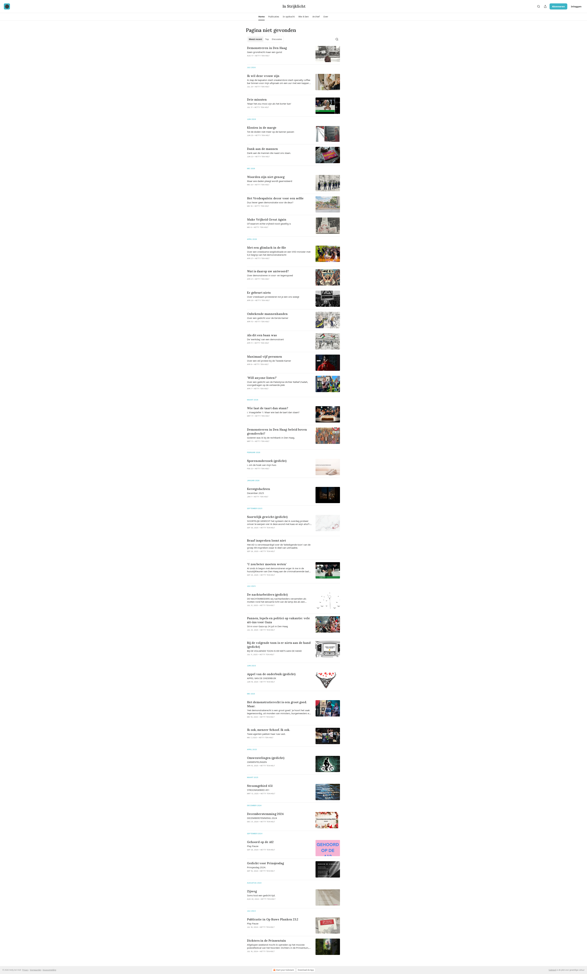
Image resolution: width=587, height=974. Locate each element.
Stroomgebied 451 (260, 786)
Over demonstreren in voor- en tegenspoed (270, 275)
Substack (552, 970)
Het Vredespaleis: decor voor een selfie (275, 198)
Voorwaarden (35, 970)
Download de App (306, 970)
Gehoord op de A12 (260, 842)
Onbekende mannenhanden (267, 314)
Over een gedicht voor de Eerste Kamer (267, 317)
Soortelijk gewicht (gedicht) (267, 517)
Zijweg (252, 891)
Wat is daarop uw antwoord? (268, 271)
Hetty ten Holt (262, 56)
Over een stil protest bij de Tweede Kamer (269, 360)
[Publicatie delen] (545, 6)
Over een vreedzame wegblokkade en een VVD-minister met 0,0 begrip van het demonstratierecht (278, 253)
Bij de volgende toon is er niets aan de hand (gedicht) (279, 645)
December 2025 (255, 493)
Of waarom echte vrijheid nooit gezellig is (269, 223)
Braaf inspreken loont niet (266, 540)
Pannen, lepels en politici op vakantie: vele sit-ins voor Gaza (278, 620)
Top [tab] (267, 39)
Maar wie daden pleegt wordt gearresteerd (269, 181)
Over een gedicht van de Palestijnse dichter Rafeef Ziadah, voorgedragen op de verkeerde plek (277, 383)
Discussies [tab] (277, 39)
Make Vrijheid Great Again (266, 219)
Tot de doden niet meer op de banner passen (270, 131)
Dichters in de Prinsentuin (266, 940)
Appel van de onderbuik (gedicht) (271, 674)
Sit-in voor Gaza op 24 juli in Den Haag (267, 626)
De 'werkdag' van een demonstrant (265, 339)
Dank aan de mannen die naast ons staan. (269, 152)
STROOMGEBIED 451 (258, 789)
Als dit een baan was (262, 335)
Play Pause (252, 846)
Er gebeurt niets (259, 292)
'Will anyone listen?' (262, 378)
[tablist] (265, 39)
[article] (293, 54)
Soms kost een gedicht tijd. (261, 895)
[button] (261, 16)
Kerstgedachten (258, 489)
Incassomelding (49, 970)
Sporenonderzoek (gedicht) (266, 461)
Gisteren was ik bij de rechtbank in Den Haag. (271, 437)
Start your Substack (285, 970)
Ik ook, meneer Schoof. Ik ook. (268, 730)
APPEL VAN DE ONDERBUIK (261, 678)
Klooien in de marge (261, 127)
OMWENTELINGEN (257, 762)
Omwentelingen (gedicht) (265, 758)
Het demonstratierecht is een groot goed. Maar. (277, 704)
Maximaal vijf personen (264, 356)
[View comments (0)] (269, 60)
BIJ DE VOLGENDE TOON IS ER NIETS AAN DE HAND (274, 650)
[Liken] (249, 60)
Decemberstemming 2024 (265, 814)
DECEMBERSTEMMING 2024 (262, 818)
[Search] (538, 6)
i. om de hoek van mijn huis (261, 464)
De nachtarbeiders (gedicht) (267, 594)
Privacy (25, 970)
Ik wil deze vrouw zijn (263, 76)
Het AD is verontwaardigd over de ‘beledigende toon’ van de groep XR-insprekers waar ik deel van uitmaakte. (278, 546)
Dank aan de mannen (262, 149)
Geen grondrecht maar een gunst (264, 52)
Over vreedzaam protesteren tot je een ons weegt (273, 296)
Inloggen (576, 6)
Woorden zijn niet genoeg (265, 177)
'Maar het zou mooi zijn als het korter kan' (269, 103)
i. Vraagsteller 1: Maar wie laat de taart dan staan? (273, 412)
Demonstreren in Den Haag (267, 48)
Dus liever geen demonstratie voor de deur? (270, 202)
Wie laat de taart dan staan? (267, 408)
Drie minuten (257, 99)
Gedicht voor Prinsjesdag (265, 863)
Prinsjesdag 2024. (256, 867)
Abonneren (558, 6)
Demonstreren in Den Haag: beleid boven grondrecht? (277, 431)
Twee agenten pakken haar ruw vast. (266, 733)
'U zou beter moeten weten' (267, 564)
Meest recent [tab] (255, 39)
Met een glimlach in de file (266, 247)
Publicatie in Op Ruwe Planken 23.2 (272, 919)
